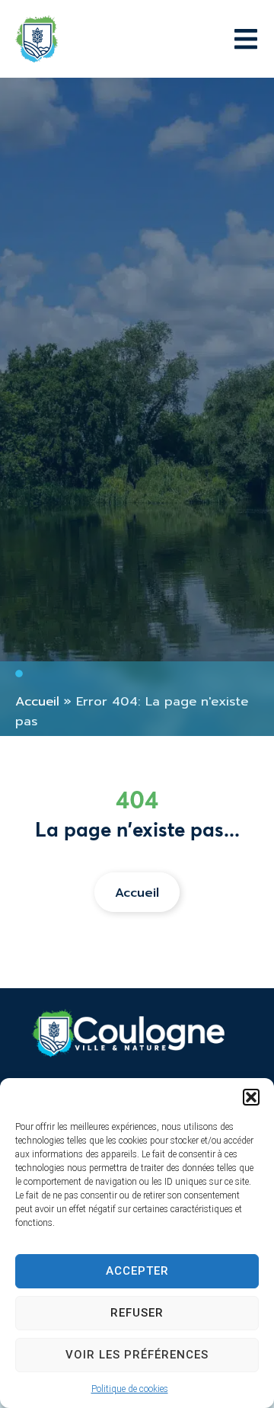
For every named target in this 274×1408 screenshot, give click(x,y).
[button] (251, 1097)
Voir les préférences (137, 1355)
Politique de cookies (129, 1389)
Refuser (137, 1313)
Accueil (37, 701)
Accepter (137, 1271)
